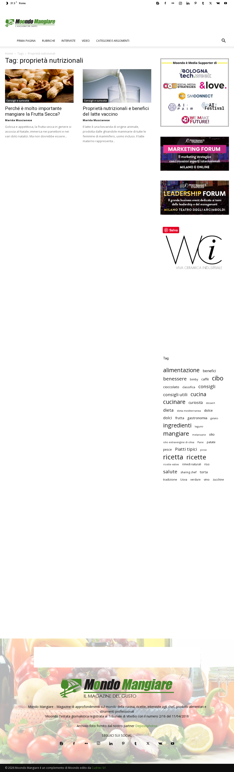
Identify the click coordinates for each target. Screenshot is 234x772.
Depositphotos (146, 726)
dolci (167, 417)
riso (207, 464)
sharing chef (189, 472)
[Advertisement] (194, 316)
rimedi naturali (191, 464)
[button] (223, 41)
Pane (200, 442)
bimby (194, 379)
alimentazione (181, 370)
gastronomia (197, 418)
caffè (205, 379)
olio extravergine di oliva (178, 442)
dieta (168, 410)
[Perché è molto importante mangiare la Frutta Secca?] (39, 86)
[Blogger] (157, 3)
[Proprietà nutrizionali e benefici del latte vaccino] (117, 86)
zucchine (218, 480)
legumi (199, 426)
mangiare (176, 433)
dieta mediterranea (189, 410)
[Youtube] (225, 3)
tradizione (170, 480)
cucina (198, 394)
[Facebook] (165, 3)
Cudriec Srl (98, 768)
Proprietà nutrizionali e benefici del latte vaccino (116, 111)
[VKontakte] (218, 3)
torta (204, 472)
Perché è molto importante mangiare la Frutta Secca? (33, 111)
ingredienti (177, 425)
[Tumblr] (202, 3)
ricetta (173, 457)
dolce (208, 410)
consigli (206, 386)
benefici (209, 371)
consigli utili (175, 394)
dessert (210, 403)
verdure (195, 480)
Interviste (68, 41)
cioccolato (171, 387)
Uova (183, 480)
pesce (167, 449)
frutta (179, 418)
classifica (188, 387)
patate (211, 442)
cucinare (174, 401)
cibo (217, 378)
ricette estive (171, 464)
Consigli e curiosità (17, 100)
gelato (214, 418)
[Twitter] (210, 3)
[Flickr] (172, 3)
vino (207, 479)
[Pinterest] (195, 3)
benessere (175, 378)
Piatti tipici (186, 449)
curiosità (196, 402)
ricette (196, 457)
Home (9, 53)
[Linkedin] (187, 3)
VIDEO (86, 41)
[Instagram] (180, 3)
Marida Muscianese (18, 120)
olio (212, 434)
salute (170, 471)
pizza (203, 449)
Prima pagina (26, 41)
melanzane (199, 434)
